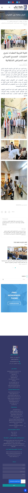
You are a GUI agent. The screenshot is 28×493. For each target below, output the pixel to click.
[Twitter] (17, 2)
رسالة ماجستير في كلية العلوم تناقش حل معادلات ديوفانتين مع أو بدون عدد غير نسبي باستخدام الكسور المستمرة (13, 223)
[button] (15, 267)
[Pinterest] (2, 212)
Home (25, 21)
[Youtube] (13, 2)
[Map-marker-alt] (19, 2)
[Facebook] (9, 212)
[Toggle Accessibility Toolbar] (25, 490)
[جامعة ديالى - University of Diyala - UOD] (20, 7)
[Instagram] (15, 2)
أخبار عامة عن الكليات (13, 21)
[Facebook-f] (11, 2)
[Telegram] (9, 2)
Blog (21, 21)
